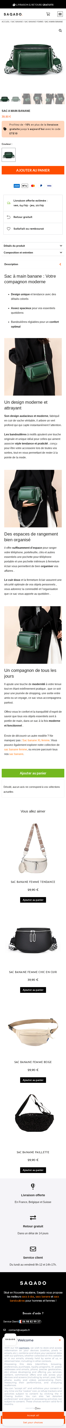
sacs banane (43, 1296)
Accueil (6, 22)
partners (24, 1347)
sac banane (16, 754)
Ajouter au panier (33, 170)
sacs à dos (27, 1296)
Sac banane (17, 22)
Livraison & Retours (34, 5)
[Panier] (48, 14)
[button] (60, 14)
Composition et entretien (18, 252)
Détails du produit (14, 245)
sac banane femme (15, 749)
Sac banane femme (33, 22)
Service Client (21, 1321)
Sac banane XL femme (36, 740)
